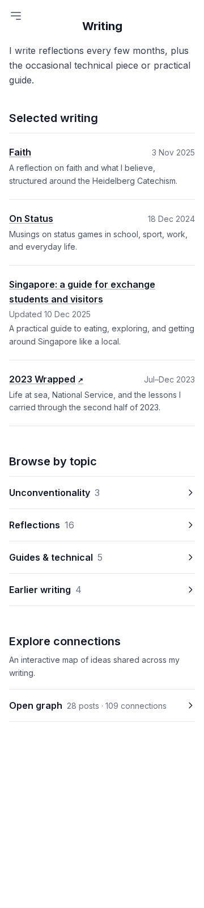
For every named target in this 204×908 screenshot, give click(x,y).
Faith (20, 152)
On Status (31, 218)
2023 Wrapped (46, 379)
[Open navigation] (16, 16)
